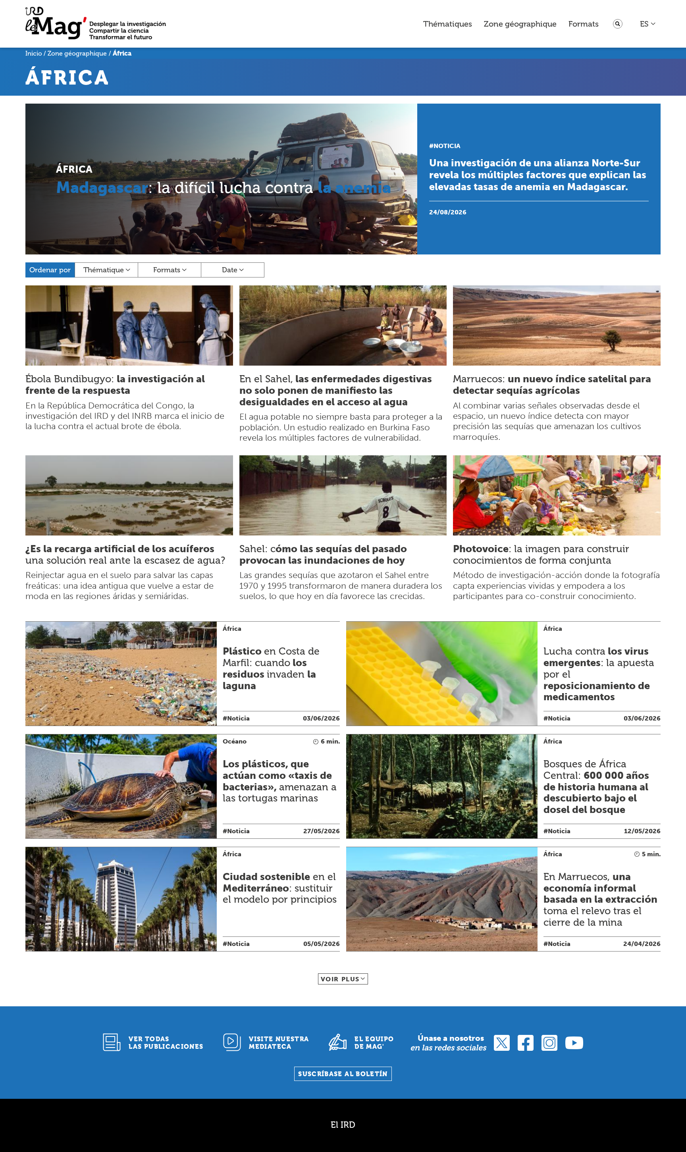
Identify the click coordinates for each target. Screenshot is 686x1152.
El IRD (343, 1124)
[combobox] (648, 24)
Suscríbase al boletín (342, 1074)
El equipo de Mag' (374, 1042)
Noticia (447, 146)
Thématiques (447, 24)
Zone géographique (520, 24)
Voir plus (340, 979)
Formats (583, 24)
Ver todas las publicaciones (166, 1042)
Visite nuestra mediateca (279, 1042)
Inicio (33, 53)
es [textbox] (644, 24)
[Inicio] (95, 24)
